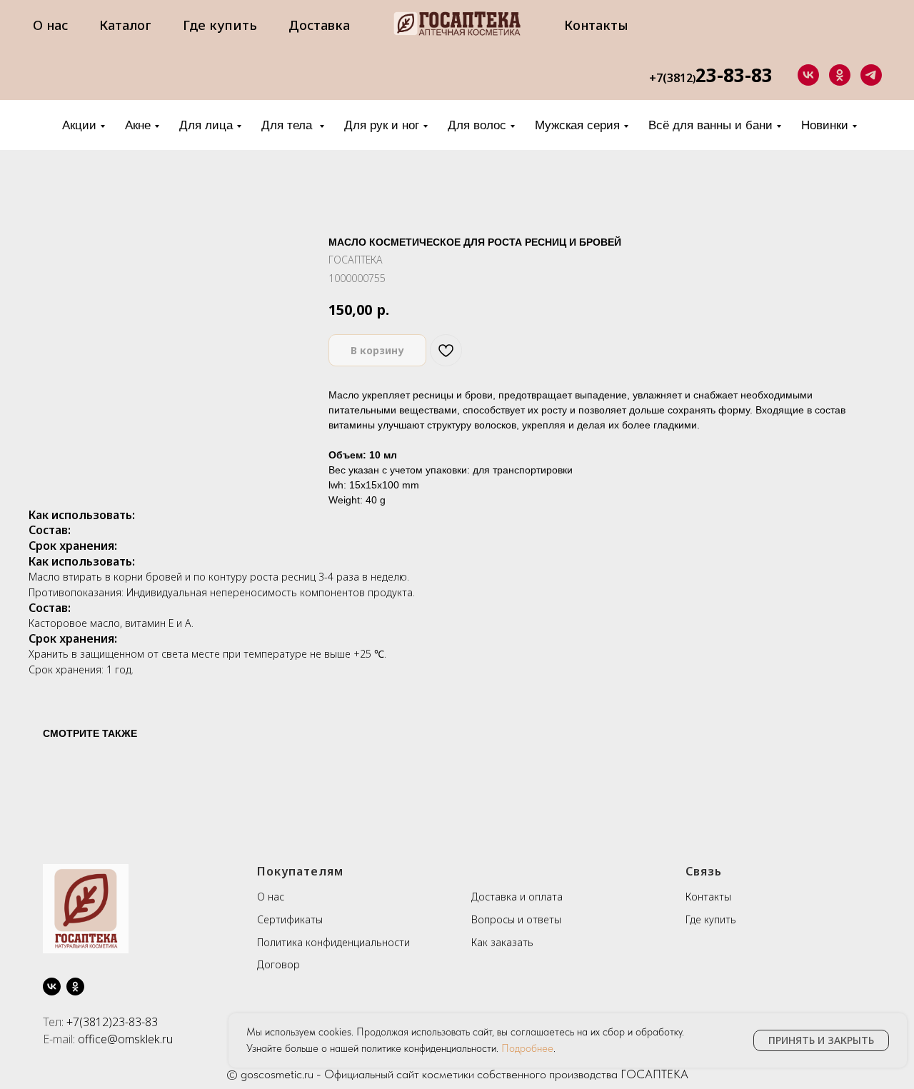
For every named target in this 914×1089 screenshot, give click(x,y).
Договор (278, 964)
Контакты (596, 25)
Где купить (220, 25)
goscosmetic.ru (277, 1074)
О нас (50, 25)
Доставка (319, 25)
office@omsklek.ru (125, 1039)
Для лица (206, 125)
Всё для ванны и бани (710, 125)
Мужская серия (577, 125)
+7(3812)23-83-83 (112, 1022)
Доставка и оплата (517, 896)
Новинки (824, 125)
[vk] (808, 75)
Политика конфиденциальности (333, 942)
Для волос (477, 125)
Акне (138, 125)
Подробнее (527, 1048)
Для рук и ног (381, 125)
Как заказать (502, 942)
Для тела (288, 125)
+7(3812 (671, 78)
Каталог (125, 25)
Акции (79, 125)
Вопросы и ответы (516, 919)
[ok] (839, 75)
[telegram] (871, 75)
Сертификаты (290, 919)
